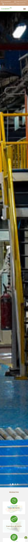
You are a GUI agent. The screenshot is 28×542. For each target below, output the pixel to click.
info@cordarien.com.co (21, 1)
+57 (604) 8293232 (7, 1)
